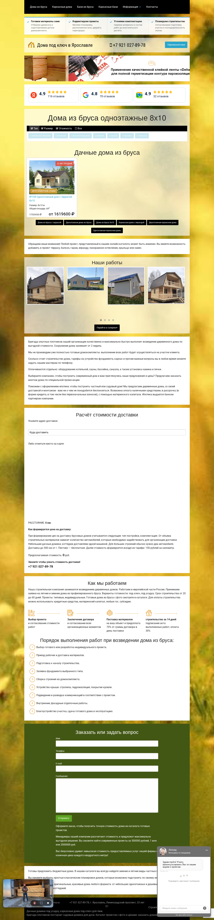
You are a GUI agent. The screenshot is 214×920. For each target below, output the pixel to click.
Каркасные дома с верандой (131, 222)
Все (79, 128)
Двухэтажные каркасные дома (162, 222)
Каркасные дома (62, 6)
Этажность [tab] (65, 128)
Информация (130, 6)
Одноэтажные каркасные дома (107, 230)
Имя (58, 738)
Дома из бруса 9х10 (105, 222)
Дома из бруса (38, 6)
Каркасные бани (108, 6)
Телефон (60, 751)
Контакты (152, 6)
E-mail (59, 763)
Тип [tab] (35, 128)
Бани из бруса (85, 6)
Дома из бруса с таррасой (49, 222)
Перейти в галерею (107, 327)
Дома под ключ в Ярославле (64, 45)
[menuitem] (38, 7)
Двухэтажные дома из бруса (78, 222)
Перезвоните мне (176, 44)
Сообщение (62, 776)
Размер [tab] (48, 128)
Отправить (63, 818)
